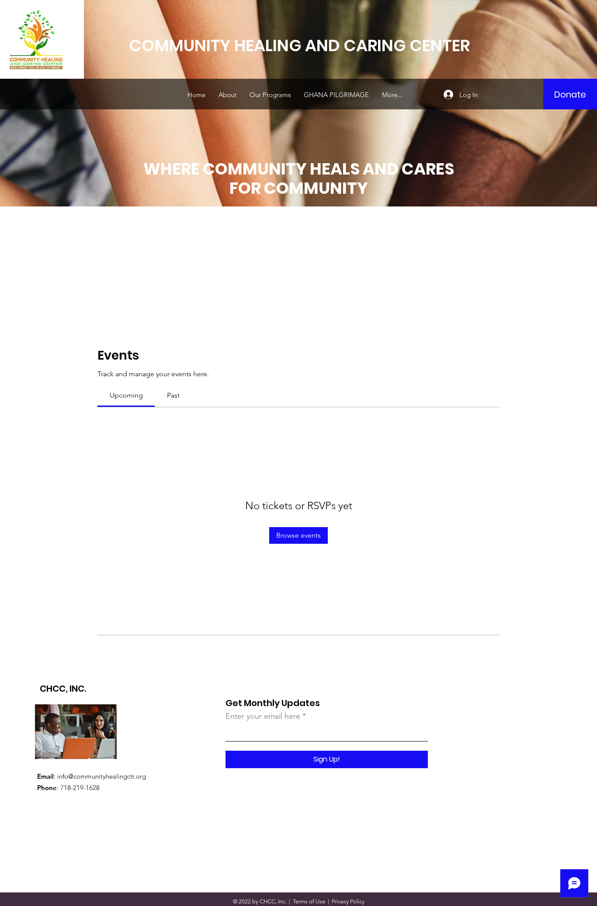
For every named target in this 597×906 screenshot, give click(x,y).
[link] (126, 395)
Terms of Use (309, 901)
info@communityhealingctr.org (101, 776)
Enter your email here (263, 716)
